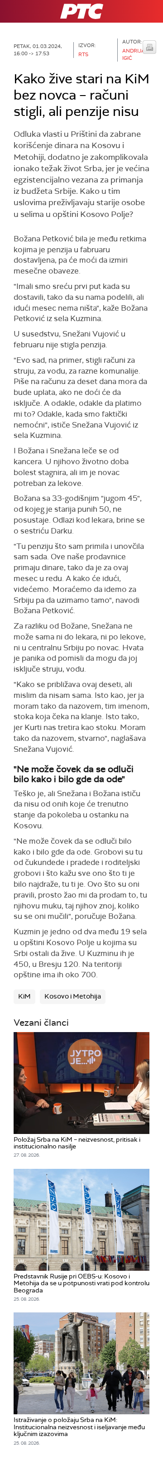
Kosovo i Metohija (72, 996)
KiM (24, 996)
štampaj (149, 47)
